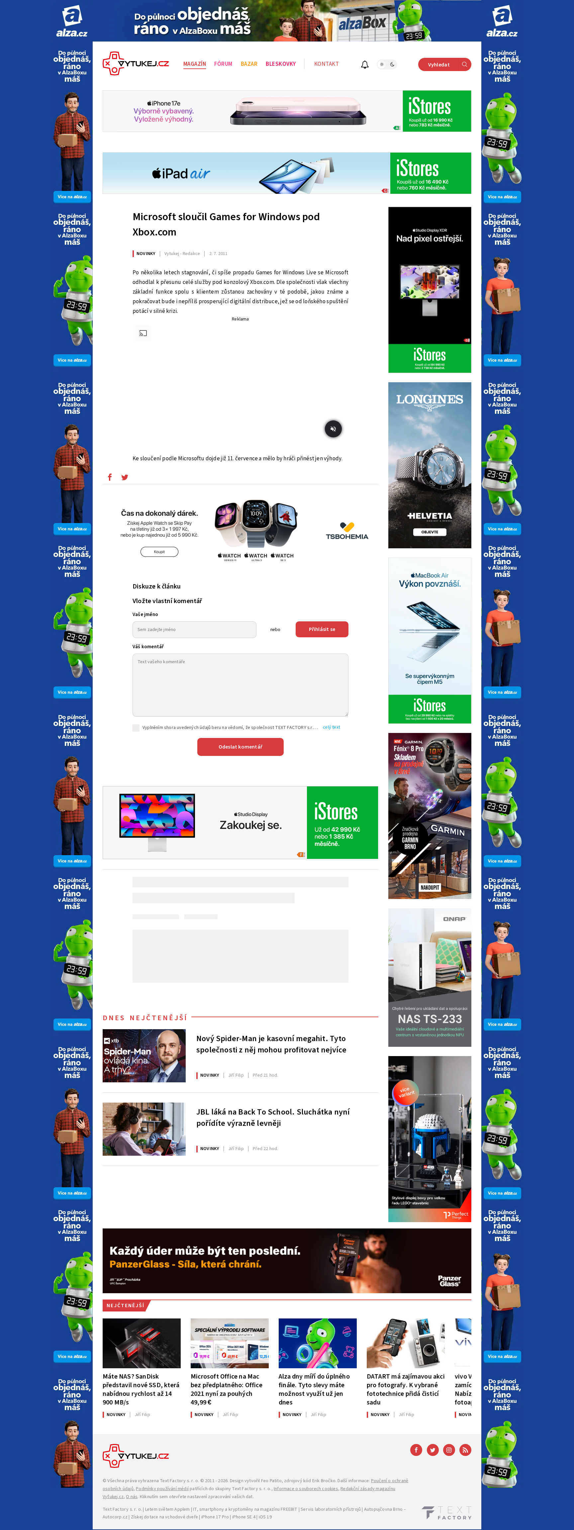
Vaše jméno (145, 614)
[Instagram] (449, 1450)
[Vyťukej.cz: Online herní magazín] (136, 64)
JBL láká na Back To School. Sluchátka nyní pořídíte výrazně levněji (273, 1118)
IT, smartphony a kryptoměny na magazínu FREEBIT (245, 1509)
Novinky (146, 253)
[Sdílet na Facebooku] (110, 479)
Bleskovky (281, 64)
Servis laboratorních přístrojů (331, 1509)
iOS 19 (265, 1517)
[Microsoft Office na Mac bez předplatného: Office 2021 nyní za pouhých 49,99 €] (230, 1343)
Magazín (194, 64)
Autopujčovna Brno (383, 1509)
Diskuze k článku (157, 586)
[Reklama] (72, 21)
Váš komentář (148, 646)
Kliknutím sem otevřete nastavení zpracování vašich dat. (197, 1496)
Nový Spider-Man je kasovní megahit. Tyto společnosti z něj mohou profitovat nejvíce (271, 1044)
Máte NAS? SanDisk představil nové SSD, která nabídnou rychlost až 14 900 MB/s (141, 1389)
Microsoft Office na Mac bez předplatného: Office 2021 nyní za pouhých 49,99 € (226, 1389)
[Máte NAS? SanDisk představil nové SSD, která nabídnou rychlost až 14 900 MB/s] (142, 1343)
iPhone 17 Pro (215, 1517)
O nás (132, 1496)
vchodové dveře (181, 1517)
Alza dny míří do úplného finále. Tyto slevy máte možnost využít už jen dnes (314, 1389)
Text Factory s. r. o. (179, 1481)
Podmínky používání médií (162, 1488)
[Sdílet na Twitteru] (125, 479)
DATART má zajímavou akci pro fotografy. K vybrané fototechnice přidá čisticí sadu (406, 1389)
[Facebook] (416, 1450)
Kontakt (326, 64)
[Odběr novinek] (365, 65)
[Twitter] (433, 1450)
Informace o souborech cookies (306, 1488)
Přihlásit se (322, 629)
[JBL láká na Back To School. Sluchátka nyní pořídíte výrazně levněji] (144, 1129)
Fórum (223, 64)
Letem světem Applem (167, 1509)
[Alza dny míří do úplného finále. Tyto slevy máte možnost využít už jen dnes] (318, 1343)
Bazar (249, 64)
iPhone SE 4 (243, 1517)
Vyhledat (439, 64)
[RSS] (465, 1450)
